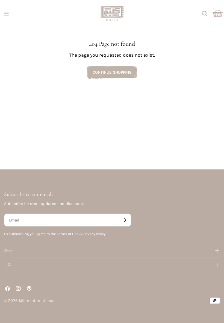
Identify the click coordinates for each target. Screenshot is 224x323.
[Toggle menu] (6, 13)
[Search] (204, 13)
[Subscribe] (125, 220)
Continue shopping (112, 72)
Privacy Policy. (94, 234)
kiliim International (36, 300)
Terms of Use (67, 234)
